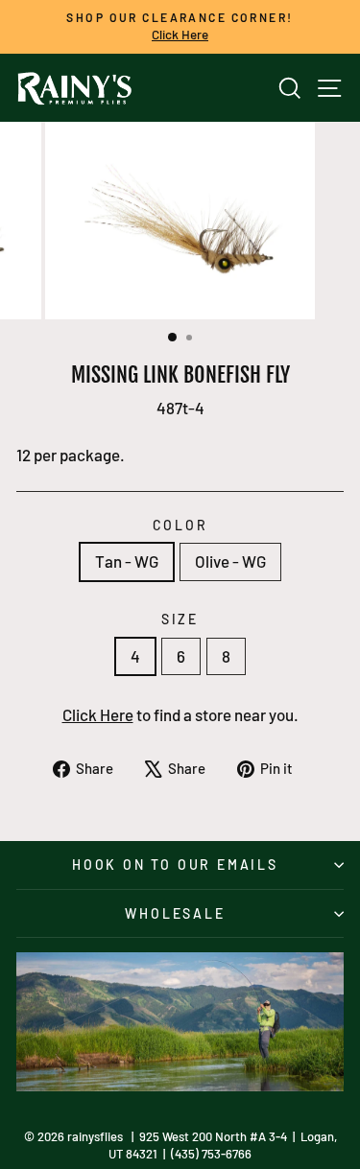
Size (180, 619)
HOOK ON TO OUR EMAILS (175, 864)
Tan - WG (126, 561)
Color (180, 525)
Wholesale (175, 913)
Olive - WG (230, 561)
